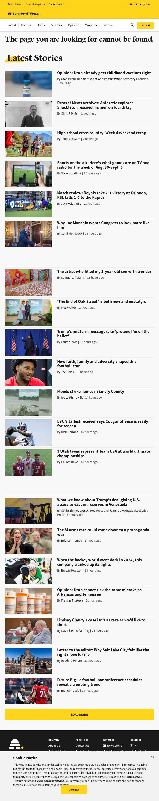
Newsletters (114, 745)
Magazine (91, 25)
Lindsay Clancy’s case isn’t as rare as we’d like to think (101, 622)
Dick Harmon (69, 432)
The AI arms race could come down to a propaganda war (103, 532)
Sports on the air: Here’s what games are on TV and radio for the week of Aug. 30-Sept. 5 (103, 165)
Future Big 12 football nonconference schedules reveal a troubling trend (99, 682)
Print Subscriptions (139, 4)
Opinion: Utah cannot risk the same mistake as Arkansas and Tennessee (99, 592)
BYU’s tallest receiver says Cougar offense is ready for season (102, 424)
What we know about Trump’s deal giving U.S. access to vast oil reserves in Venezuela (98, 502)
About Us (54, 745)
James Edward (70, 139)
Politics (26, 25)
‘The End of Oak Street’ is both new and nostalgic (101, 301)
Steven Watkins (71, 173)
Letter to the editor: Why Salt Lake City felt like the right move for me (103, 652)
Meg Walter (68, 308)
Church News (56, 4)
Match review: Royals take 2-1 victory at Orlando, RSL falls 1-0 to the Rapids (102, 195)
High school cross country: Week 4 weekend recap (101, 133)
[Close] (152, 758)
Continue (74, 789)
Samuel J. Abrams (73, 278)
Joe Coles (67, 372)
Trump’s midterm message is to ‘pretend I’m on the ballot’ (103, 334)
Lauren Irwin (69, 342)
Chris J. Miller (70, 113)
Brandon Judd (70, 691)
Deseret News (14, 4)
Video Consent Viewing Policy (54, 781)
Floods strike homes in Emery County (90, 391)
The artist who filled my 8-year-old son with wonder (104, 271)
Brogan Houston (71, 570)
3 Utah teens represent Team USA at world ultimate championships (103, 454)
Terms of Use (134, 777)
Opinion (73, 25)
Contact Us (82, 745)
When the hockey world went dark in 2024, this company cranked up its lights (99, 562)
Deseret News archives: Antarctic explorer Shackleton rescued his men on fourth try (95, 105)
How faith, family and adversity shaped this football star (96, 364)
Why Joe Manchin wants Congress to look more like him (103, 225)
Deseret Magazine (35, 4)
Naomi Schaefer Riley (75, 631)
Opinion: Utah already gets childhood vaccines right (104, 73)
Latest (11, 25)
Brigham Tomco (71, 540)
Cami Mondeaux (71, 234)
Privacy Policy (22, 781)
